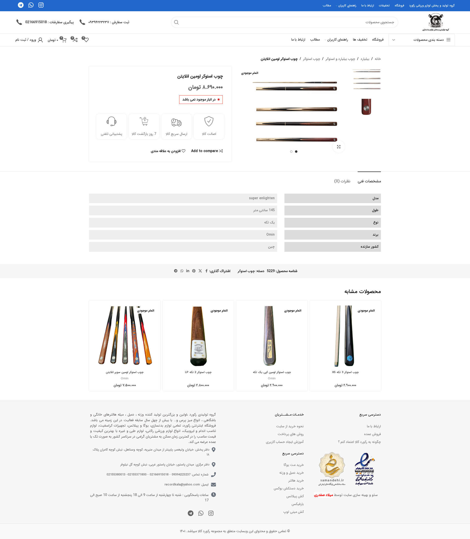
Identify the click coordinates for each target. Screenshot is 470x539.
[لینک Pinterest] (194, 271)
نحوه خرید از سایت (290, 426)
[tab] (369, 178)
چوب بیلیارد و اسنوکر (340, 59)
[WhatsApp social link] (182, 271)
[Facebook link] (206, 271)
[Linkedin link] (188, 271)
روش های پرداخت (291, 434)
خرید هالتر (296, 480)
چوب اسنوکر (311, 59)
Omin (272, 378)
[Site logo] (435, 22)
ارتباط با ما (374, 426)
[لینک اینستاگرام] (211, 514)
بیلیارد (365, 59)
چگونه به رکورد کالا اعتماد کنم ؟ (359, 442)
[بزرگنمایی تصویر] (339, 147)
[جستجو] (176, 22)
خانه (378, 59)
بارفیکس (298, 504)
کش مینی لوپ (293, 512)
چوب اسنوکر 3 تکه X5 (345, 372)
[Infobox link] (104, 22)
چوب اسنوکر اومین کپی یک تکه (272, 372)
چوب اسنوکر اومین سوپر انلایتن (124, 372)
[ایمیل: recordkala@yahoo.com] (213, 484)
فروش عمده (372, 434)
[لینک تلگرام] (176, 271)
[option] (296, 151)
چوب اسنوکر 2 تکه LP (198, 372)
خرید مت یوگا (294, 465)
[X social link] (200, 271)
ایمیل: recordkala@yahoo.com (186, 484)
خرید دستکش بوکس (289, 488)
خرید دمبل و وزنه (291, 472)
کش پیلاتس (295, 496)
